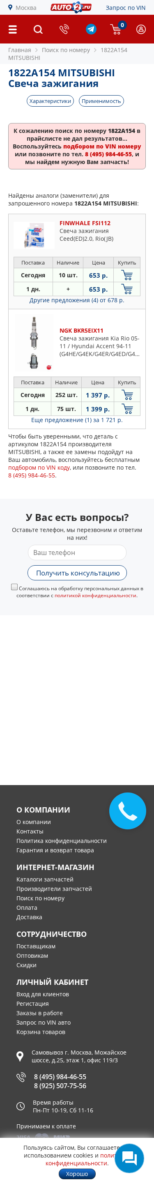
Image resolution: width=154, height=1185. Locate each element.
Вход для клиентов (42, 994)
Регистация (32, 1003)
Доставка (29, 917)
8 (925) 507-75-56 (60, 1085)
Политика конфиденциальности (61, 841)
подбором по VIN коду (39, 467)
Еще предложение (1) (77, 420)
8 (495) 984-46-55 (60, 1076)
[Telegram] (91, 32)
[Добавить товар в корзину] (126, 275)
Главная (19, 50)
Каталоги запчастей (45, 879)
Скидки (26, 965)
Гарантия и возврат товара (55, 850)
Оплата (26, 907)
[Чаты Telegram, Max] (129, 1158)
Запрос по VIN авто (43, 1022)
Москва (26, 7)
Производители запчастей (54, 889)
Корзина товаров (40, 1032)
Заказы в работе (39, 1013)
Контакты (30, 831)
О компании (33, 822)
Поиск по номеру (40, 898)
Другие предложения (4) (77, 300)
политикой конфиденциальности (95, 595)
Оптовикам (32, 955)
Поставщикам (35, 946)
